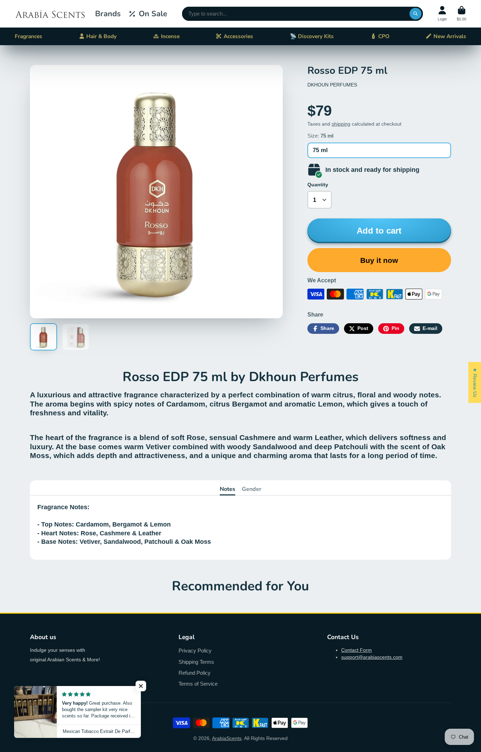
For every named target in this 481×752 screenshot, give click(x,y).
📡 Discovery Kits (312, 36)
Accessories (238, 36)
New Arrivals (449, 36)
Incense (170, 36)
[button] (141, 686)
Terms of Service (198, 684)
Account (442, 13)
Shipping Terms (196, 662)
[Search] (415, 14)
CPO (383, 36)
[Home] (50, 14)
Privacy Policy (195, 651)
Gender (251, 489)
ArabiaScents (227, 738)
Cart (461, 13)
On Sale (153, 13)
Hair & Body (101, 36)
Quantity (317, 184)
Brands (108, 13)
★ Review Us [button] (475, 382)
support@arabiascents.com (371, 657)
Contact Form (356, 650)
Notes (227, 489)
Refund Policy (195, 673)
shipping (341, 124)
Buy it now (379, 260)
